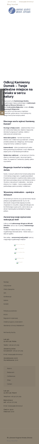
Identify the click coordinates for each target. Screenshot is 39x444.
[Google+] (22, 4)
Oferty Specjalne (9, 289)
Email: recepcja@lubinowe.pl (13, 354)
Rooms (9, 368)
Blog (9, 4)
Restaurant (10, 372)
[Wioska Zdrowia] (19, 10)
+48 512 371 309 (18, 351)
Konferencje (7, 296)
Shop (9, 380)
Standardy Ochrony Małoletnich (14, 325)
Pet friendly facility (9, 332)
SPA (5, 293)
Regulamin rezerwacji (11, 318)
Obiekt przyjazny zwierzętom (13, 322)
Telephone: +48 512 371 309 (12, 396)
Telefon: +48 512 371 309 (11, 345)
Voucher (14, 4)
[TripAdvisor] (31, 4)
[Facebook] (19, 4)
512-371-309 (12, 1)
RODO (6, 314)
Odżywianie (7, 285)
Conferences (11, 376)
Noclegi (6, 282)
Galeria (6, 300)
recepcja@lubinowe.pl (26, 1)
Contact (9, 384)
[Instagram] (28, 4)
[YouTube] (25, 4)
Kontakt (6, 304)
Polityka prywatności (10, 311)
